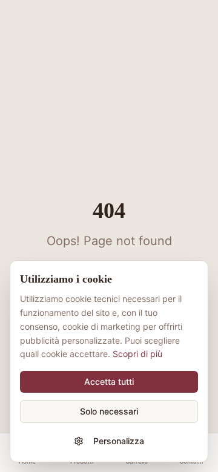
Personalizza (118, 441)
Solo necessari (109, 411)
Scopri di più (137, 354)
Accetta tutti (109, 381)
